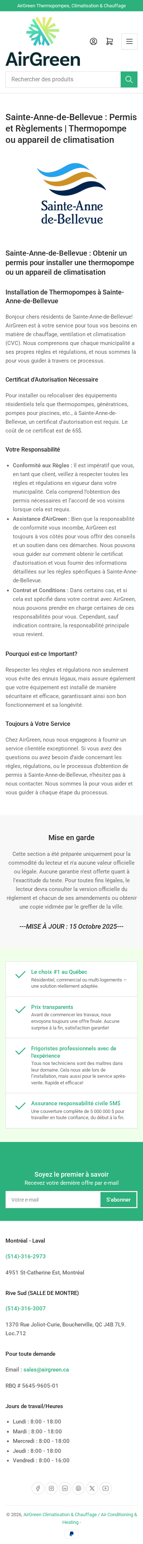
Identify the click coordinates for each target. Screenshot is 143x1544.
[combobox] (72, 79)
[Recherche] (129, 79)
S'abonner (118, 1199)
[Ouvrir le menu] (129, 41)
